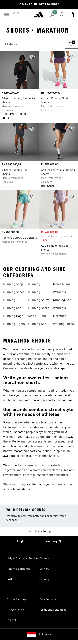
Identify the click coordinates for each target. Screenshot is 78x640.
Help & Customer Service (22, 558)
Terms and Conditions (52, 609)
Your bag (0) (53, 541)
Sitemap (44, 579)
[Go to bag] (71, 14)
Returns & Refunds (18, 568)
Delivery (44, 568)
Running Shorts (9, 301)
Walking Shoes (63, 324)
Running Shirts (38, 300)
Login (20, 541)
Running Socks (38, 308)
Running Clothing (34, 293)
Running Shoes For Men (38, 324)
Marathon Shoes (59, 317)
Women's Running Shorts (59, 309)
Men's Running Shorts (63, 285)
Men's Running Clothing (38, 317)
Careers (44, 558)
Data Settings (47, 599)
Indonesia (45, 634)
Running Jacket (34, 285)
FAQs (10, 579)
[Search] (62, 14)
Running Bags (13, 316)
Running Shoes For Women (63, 301)
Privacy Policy (15, 609)
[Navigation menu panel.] (6, 14)
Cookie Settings (16, 599)
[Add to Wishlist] (32, 58)
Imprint (11, 620)
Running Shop (13, 284)
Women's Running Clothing (59, 293)
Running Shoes (13, 292)
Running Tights (14, 324)
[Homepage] (39, 16)
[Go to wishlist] (16, 14)
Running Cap (12, 308)
